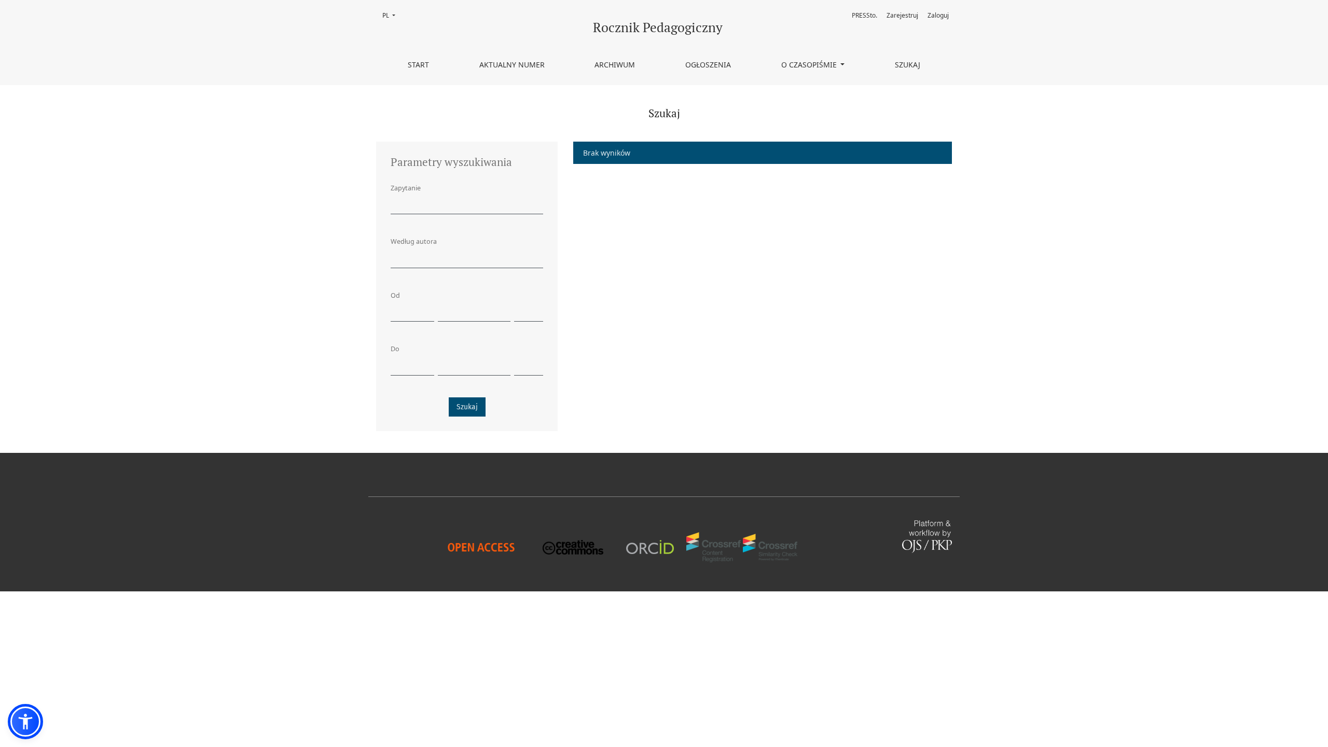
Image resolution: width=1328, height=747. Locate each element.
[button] (25, 722)
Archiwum (614, 65)
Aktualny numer (512, 65)
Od (395, 295)
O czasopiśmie (810, 65)
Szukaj (907, 65)
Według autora (414, 241)
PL (392, 15)
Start (418, 65)
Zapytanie (406, 188)
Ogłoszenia (708, 65)
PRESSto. (864, 15)
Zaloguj (938, 15)
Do (395, 348)
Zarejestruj (902, 15)
